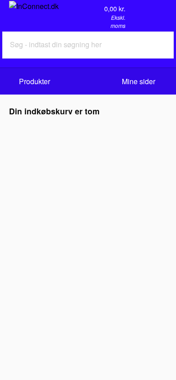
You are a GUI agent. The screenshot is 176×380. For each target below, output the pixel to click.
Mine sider (139, 81)
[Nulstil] (147, 45)
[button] (159, 13)
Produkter (34, 81)
